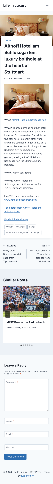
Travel (7, 41)
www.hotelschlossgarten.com (20, 199)
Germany (20, 227)
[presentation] (26, 301)
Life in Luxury (15, 327)
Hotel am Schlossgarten (17, 232)
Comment (12, 382)
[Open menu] (47, 5)
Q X (8, 78)
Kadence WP (28, 475)
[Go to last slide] (7, 314)
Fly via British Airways (16, 219)
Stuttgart (35, 232)
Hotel (32, 227)
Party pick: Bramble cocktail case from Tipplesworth (12, 254)
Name (10, 421)
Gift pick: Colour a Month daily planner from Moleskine (40, 254)
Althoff (9, 227)
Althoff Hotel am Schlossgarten (29, 120)
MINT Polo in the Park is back (26, 322)
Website (10, 447)
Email (9, 434)
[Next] (45, 314)
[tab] (21, 345)
